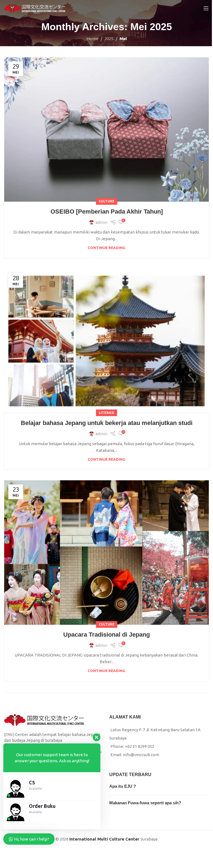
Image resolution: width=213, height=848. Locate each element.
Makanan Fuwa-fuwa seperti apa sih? (145, 802)
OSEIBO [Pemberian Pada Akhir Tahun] (106, 211)
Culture (107, 201)
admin (101, 222)
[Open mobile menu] (206, 8)
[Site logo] (34, 8)
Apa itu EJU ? (122, 786)
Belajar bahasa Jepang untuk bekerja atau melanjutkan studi (106, 422)
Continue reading (106, 247)
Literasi (106, 412)
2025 (109, 38)
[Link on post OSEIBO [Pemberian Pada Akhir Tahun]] (106, 129)
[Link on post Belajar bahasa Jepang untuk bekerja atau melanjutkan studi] (106, 341)
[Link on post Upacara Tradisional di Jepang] (106, 552)
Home (92, 38)
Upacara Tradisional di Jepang (106, 634)
